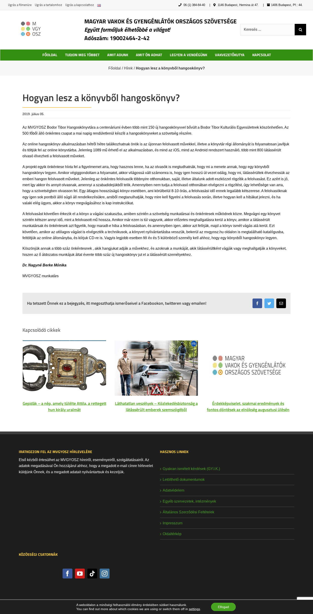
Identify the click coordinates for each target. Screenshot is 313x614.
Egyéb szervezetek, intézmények (189, 501)
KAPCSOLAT (261, 55)
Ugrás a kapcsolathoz (79, 5)
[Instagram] (105, 573)
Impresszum (172, 523)
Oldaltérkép (172, 534)
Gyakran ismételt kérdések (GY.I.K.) (191, 469)
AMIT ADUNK (117, 55)
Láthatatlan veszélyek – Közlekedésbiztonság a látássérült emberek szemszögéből (156, 406)
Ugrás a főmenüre (20, 5)
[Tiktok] (92, 573)
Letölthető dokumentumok (184, 479)
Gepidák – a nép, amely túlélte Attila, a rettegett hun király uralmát (64, 406)
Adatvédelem (173, 490)
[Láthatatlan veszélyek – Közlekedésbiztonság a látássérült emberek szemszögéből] (156, 368)
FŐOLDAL (49, 55)
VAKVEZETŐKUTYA (229, 55)
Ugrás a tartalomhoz (48, 5)
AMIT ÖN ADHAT (149, 55)
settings (194, 609)
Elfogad (223, 607)
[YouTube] (80, 573)
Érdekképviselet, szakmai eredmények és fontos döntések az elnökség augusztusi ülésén (248, 406)
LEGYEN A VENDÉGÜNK (188, 55)
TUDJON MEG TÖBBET (82, 55)
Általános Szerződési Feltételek (188, 512)
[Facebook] (67, 573)
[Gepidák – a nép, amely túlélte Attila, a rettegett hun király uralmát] (64, 368)
